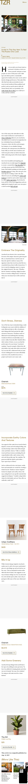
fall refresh (14, 186)
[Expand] (20, 770)
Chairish (22, 163)
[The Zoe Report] (5, 2)
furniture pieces (6, 171)
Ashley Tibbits (6, 56)
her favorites (19, 165)
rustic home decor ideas (8, 90)
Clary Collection (6, 138)
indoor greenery (11, 180)
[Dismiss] (25, 770)
